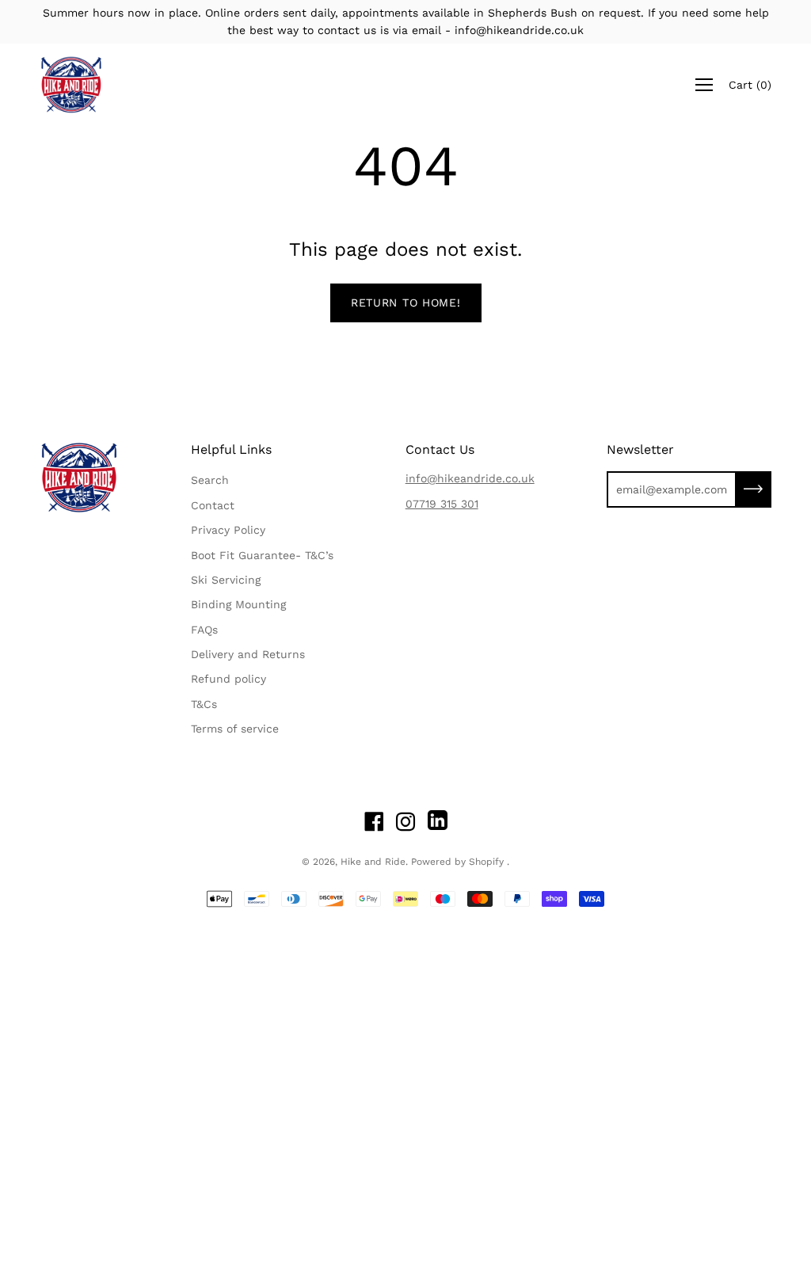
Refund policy (228, 678)
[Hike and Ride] (71, 84)
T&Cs (204, 704)
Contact (212, 505)
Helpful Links (231, 449)
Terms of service (235, 728)
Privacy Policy (228, 529)
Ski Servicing (226, 579)
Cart (750, 84)
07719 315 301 (442, 503)
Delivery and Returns (248, 654)
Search (210, 480)
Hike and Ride (373, 861)
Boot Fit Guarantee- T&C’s (262, 555)
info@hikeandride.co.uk (470, 478)
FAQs (204, 629)
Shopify (486, 861)
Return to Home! (406, 302)
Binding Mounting (238, 604)
